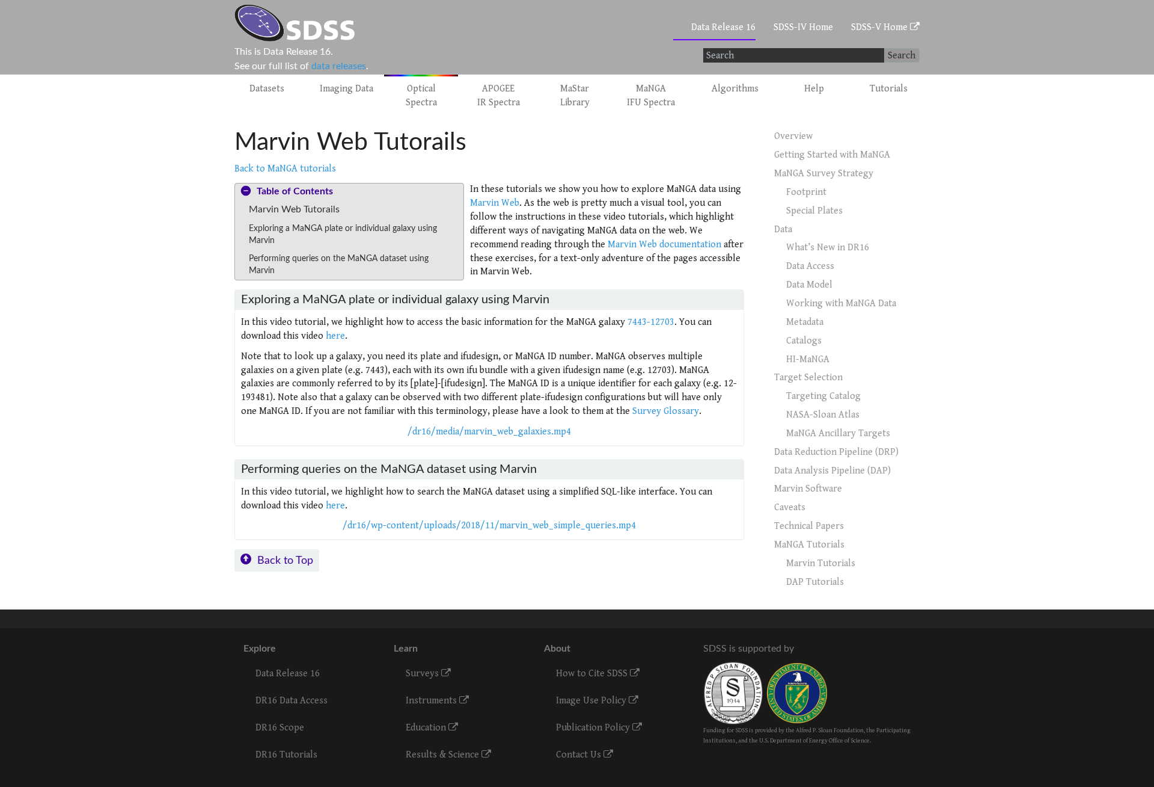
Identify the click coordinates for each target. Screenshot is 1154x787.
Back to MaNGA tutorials (285, 168)
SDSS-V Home (880, 27)
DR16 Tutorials (286, 755)
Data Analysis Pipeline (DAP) (832, 471)
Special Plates (814, 211)
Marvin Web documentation (664, 244)
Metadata (804, 322)
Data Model (809, 285)
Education (427, 727)
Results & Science (443, 755)
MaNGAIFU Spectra (651, 95)
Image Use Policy (592, 700)
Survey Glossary (665, 411)
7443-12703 (650, 322)
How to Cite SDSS (593, 673)
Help (814, 88)
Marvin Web (494, 203)
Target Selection (808, 377)
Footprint (806, 192)
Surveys (423, 673)
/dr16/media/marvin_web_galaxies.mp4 (489, 431)
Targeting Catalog (823, 396)
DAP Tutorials (815, 582)
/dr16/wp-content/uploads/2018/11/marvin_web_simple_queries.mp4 (489, 525)
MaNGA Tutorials (809, 545)
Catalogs (804, 341)
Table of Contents (295, 191)
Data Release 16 (723, 27)
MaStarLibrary (575, 95)
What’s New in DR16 (827, 247)
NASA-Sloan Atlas (822, 415)
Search (901, 55)
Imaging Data (346, 88)
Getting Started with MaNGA (832, 155)
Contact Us (579, 755)
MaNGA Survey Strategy (823, 173)
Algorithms (735, 88)
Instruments (432, 700)
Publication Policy (594, 727)
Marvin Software (808, 489)
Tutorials (889, 88)
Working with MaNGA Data (841, 303)
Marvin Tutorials (820, 563)
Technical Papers (809, 526)
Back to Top (285, 560)
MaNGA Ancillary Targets (838, 433)
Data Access (810, 266)
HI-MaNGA (807, 359)
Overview (793, 136)
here (335, 336)
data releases (338, 66)
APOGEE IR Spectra (498, 95)
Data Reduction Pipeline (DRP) (836, 452)
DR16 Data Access (291, 700)
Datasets (266, 88)
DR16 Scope (279, 727)
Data (783, 229)
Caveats (789, 507)
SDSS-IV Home (803, 27)
